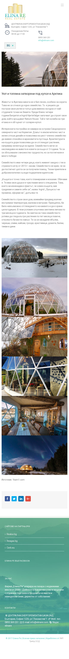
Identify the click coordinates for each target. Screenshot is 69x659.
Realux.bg (12, 534)
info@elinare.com (46, 40)
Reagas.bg (12, 541)
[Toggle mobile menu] (62, 5)
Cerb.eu (11, 547)
